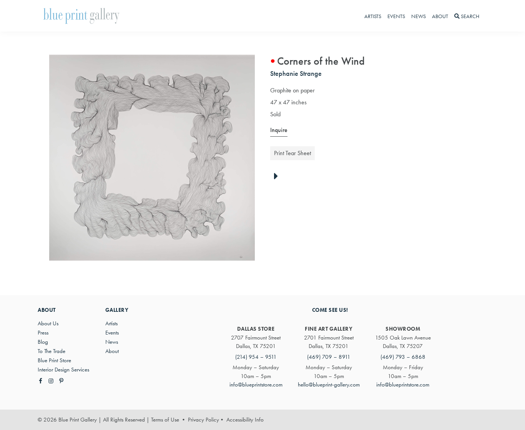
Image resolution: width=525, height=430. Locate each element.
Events (112, 332)
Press (43, 332)
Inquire (278, 130)
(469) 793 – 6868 (402, 357)
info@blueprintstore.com (255, 384)
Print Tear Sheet (292, 153)
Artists (111, 323)
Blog (43, 342)
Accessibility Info (245, 419)
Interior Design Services (63, 369)
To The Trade (51, 351)
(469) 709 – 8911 (329, 357)
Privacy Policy (203, 419)
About (112, 351)
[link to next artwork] (278, 177)
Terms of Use (165, 419)
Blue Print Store (54, 360)
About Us (48, 323)
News (111, 342)
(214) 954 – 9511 (256, 357)
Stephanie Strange (296, 73)
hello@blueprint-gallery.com (329, 384)
